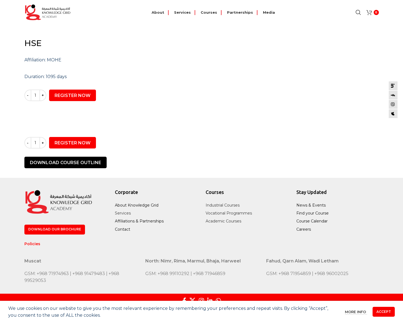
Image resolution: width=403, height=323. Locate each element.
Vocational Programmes (229, 213)
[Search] (358, 12)
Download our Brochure (54, 229)
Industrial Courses (223, 205)
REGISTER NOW (72, 95)
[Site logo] (47, 12)
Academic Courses (223, 221)
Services (123, 213)
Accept (383, 312)
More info (356, 312)
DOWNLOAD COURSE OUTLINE (65, 162)
